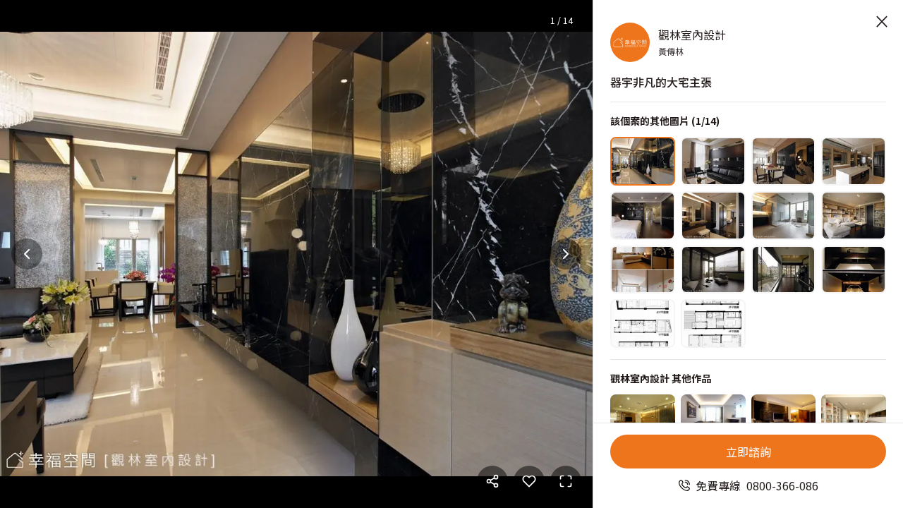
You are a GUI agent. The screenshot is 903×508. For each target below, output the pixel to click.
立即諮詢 (748, 451)
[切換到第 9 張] (642, 270)
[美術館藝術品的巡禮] (783, 418)
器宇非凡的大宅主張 (661, 81)
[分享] (492, 481)
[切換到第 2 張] (713, 161)
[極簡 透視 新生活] (853, 418)
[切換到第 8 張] (853, 215)
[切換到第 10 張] (713, 270)
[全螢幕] (565, 481)
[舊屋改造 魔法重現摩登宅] (713, 418)
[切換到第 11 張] (783, 270)
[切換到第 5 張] (642, 215)
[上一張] (26, 254)
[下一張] (565, 254)
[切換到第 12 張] (853, 270)
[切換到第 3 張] (783, 161)
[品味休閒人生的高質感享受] (642, 418)
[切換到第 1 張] (642, 161)
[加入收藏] (529, 481)
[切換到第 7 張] (783, 215)
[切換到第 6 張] (713, 215)
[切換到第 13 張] (642, 323)
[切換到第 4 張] (853, 161)
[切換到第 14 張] (713, 323)
